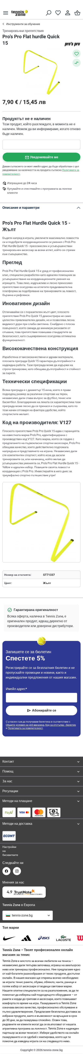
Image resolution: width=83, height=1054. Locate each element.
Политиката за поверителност (25, 728)
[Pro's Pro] (72, 44)
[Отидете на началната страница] (19, 13)
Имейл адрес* (16, 689)
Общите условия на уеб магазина (25, 725)
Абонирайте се (44, 710)
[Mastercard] (39, 812)
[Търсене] (48, 13)
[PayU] (9, 812)
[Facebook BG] (6, 871)
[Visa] (24, 812)
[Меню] (5, 13)
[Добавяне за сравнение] (77, 63)
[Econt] (9, 836)
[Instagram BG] (17, 871)
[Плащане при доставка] (53, 812)
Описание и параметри (20, 208)
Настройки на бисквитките (6, 851)
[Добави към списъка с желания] (77, 53)
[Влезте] (67, 13)
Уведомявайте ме (44, 157)
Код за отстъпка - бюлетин (60, 725)
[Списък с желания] (58, 12)
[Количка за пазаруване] (77, 12)
